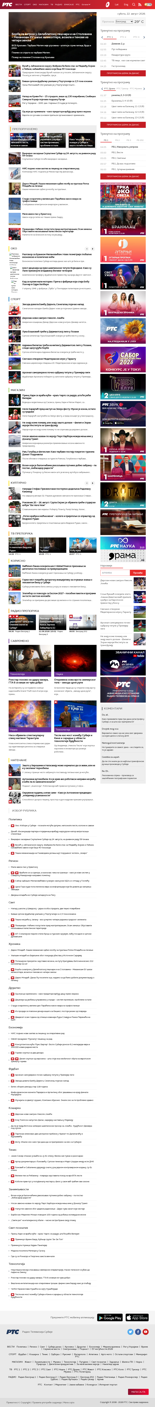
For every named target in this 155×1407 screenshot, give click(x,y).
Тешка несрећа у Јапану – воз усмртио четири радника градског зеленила (50, 919)
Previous (102, 37)
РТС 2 (26, 1369)
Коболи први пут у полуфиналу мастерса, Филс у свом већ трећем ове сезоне (52, 1181)
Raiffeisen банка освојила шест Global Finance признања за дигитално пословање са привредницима (54, 567)
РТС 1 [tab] (110, 37)
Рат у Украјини (130, 1346)
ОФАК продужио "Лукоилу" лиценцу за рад (31, 1039)
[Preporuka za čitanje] (123, 522)
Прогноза (108, 21)
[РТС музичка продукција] (123, 662)
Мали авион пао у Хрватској (36, 214)
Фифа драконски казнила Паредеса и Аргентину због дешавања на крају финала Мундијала (49, 1093)
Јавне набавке (76, 1384)
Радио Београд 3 (68, 1377)
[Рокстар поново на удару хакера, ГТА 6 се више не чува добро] (30, 661)
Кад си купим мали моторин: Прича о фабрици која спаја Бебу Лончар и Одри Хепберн (55, 283)
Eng (126, 4)
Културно (18, 483)
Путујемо (83, 1361)
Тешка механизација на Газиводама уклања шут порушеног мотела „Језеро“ (51, 853)
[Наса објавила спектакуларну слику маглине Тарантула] (30, 716)
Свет (12, 902)
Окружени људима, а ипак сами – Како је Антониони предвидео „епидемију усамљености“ (56, 794)
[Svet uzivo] (123, 276)
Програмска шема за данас (123, 73)
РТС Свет (46, 1369)
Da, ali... (105, 714)
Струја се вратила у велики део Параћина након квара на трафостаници (51, 199)
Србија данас (55, 1346)
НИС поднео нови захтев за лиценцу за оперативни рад (50, 168)
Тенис (13, 1150)
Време (144, 1346)
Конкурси (92, 1384)
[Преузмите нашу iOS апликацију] (137, 1317)
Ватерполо (80, 1354)
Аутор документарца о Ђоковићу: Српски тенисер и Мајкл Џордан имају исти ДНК (54, 1161)
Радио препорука (25, 611)
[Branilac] (123, 222)
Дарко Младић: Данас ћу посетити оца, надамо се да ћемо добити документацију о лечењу (52, 979)
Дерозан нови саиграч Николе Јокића (43, 317)
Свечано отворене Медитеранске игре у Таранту (49, 358)
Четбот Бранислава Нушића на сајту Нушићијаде (34, 1289)
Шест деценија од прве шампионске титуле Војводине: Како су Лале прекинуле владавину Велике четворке (56, 269)
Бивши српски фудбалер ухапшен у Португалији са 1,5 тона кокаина (57, 81)
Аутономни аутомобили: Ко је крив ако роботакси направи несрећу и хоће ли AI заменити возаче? (59, 780)
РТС (78, 4)
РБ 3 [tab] (129, 140)
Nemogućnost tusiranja (113, 743)
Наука (139, 1361)
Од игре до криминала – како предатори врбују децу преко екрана (56, 111)
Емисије (69, 4)
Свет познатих (18, 1228)
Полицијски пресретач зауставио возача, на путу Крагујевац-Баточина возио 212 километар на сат (52, 962)
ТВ (52, 4)
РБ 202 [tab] (140, 140)
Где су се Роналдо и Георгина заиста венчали (33, 1256)
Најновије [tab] (106, 565)
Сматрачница (70, 1349)
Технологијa (17, 1264)
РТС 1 (17, 1369)
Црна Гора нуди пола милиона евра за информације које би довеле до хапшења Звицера (51, 888)
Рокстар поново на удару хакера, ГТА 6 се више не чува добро (28, 681)
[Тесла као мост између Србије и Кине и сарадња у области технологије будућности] (75, 716)
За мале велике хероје (87, 1364)
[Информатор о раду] (123, 690)
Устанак (74, 627)
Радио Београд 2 (48, 1377)
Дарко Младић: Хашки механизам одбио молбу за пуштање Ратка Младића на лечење (55, 184)
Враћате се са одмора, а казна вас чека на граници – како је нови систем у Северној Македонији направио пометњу (50, 874)
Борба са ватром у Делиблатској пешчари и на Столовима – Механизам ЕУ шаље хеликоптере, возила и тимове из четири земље (52, 37)
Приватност (12, 1402)
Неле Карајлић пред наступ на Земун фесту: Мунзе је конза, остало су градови (59, 410)
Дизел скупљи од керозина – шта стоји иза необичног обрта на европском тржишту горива (51, 1060)
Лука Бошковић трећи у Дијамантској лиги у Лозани (50, 331)
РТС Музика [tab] (136, 88)
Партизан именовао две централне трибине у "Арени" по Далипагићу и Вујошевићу (47, 1135)
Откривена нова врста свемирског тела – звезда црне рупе (75, 681)
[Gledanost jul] (123, 331)
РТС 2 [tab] (123, 37)
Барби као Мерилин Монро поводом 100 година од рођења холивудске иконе (48, 1214)
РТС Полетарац (82, 1371)
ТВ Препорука (22, 533)
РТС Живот (88, 1369)
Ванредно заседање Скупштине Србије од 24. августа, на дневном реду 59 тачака (59, 154)
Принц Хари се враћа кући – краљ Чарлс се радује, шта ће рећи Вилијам (56, 397)
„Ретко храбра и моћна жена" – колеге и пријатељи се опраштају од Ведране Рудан (58, 517)
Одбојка (55, 1354)
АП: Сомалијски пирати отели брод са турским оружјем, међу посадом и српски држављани (51, 935)
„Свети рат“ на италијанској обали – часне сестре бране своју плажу (43, 1220)
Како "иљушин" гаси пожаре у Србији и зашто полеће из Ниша (81, 142)
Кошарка (15, 1108)
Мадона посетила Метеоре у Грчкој (28, 1250)
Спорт (27, 4)
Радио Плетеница (106, 1377)
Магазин (43, 4)
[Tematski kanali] (123, 549)
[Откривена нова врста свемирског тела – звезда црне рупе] (75, 661)
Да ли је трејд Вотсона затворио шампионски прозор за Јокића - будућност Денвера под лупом (51, 1127)
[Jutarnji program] (123, 249)
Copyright (25, 1402)
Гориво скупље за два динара (29, 1052)
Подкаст (84, 1349)
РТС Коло (119, 1369)
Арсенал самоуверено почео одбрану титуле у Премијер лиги (56, 372)
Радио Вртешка (69, 1379)
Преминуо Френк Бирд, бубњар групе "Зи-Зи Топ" (39, 1239)
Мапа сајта (138, 1391)
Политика (15, 819)
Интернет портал (108, 1384)
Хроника (14, 944)
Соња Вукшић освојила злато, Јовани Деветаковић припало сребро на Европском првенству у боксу (115, 598)
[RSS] (140, 4)
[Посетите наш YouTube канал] (146, 1332)
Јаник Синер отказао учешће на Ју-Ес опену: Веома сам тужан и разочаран (47, 1156)
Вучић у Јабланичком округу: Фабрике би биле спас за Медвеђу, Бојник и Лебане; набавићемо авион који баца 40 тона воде (52, 846)
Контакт (48, 1384)
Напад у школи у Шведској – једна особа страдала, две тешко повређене (45, 908)
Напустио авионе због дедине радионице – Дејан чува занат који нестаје (50, 1208)
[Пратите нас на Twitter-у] (130, 1332)
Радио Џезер (87, 1379)
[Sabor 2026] (123, 359)
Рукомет (67, 1354)
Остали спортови (124, 1354)
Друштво (14, 988)
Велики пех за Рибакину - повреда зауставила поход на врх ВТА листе (48, 1175)
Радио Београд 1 (27, 1377)
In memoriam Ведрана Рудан (20, 546)
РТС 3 (35, 1369)
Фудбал (14, 1069)
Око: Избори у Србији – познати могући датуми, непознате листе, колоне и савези (23, 141)
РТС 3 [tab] (136, 37)
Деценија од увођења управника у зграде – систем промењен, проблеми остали (51, 141)
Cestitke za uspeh (110, 757)
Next (144, 37)
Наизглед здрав (110, 1364)
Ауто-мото (106, 1354)
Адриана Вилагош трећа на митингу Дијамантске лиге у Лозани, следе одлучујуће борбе (57, 346)
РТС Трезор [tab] (122, 88)
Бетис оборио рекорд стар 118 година (29, 1086)
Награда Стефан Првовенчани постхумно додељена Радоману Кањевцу (56, 490)
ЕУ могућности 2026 (102, 1349)
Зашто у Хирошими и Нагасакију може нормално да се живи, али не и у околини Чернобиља (58, 767)
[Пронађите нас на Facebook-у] (138, 1332)
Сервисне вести (51, 1349)
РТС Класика (104, 1369)
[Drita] (123, 495)
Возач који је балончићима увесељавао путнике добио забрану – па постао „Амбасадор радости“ (59, 467)
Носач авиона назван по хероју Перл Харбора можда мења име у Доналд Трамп (57, 438)
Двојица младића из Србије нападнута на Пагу (33, 895)
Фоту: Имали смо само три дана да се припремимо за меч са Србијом (48, 1142)
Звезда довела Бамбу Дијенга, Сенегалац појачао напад (53, 304)
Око (14, 248)
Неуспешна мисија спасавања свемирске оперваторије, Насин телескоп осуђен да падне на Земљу (50, 1271)
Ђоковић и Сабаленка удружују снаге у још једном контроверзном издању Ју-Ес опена (51, 1168)
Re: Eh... (105, 771)
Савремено (20, 641)
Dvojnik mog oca (110, 728)
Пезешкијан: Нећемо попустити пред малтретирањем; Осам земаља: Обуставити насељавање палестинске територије (57, 230)
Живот (28, 1361)
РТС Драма (74, 1369)
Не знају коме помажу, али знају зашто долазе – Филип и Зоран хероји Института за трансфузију (56, 424)
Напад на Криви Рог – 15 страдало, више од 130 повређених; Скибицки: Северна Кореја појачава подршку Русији (59, 98)
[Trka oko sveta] (123, 195)
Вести (18, 4)
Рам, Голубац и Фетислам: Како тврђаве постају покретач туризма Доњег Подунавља (58, 453)
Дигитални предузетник (61, 1364)
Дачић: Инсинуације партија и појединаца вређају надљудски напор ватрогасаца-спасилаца (50, 832)
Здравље (114, 1361)
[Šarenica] (123, 468)
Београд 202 (87, 1377)
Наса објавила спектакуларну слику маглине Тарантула (26, 737)
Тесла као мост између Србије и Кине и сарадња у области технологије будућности (73, 738)
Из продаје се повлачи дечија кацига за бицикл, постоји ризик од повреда (50, 1011)
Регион (13, 861)
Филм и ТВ (127, 1361)
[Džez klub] (123, 386)
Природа (41, 1364)
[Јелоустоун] (123, 441)
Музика (57, 1361)
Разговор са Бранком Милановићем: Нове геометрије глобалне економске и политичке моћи (57, 256)
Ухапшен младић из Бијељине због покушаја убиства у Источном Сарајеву (46, 955)
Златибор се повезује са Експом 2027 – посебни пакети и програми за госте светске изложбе (59, 595)
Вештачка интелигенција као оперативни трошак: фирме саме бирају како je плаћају (51, 1283)
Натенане (19, 760)
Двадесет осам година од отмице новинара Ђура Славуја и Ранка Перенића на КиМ (50, 1018)
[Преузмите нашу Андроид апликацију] (110, 1317)
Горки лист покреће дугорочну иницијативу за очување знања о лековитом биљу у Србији (57, 581)
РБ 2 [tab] (117, 140)
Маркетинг (60, 1384)
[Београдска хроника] (123, 304)
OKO (35, 4)
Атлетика (93, 1354)
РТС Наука (59, 1369)
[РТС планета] (108, 4)
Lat (117, 4)
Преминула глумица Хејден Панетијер (29, 1245)
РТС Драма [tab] (109, 88)
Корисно (18, 561)
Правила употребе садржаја (46, 1402)
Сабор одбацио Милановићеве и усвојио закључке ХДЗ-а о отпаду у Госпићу (52, 881)
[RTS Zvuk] (123, 414)
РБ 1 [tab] (106, 140)
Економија (16, 1027)
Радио (58, 4)
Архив (100, 1379)
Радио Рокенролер (128, 1377)
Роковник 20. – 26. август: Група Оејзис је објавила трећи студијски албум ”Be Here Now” (59, 504)
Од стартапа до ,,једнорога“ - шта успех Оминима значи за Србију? (21, 622)
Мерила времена (111, 1346)
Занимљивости (19, 1189)
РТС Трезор (133, 1369)
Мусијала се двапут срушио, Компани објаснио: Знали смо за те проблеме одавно (54, 1100)
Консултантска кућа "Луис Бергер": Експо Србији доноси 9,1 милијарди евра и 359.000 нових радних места (50, 1045)
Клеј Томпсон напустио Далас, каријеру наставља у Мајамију (44, 1120)
